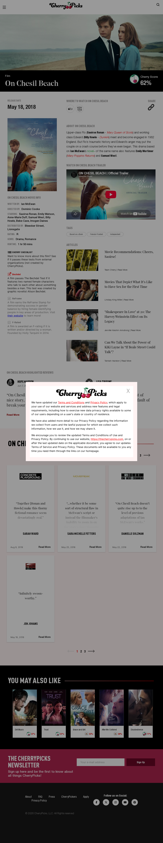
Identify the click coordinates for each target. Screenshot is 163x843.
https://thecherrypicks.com (107, 439)
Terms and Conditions (71, 402)
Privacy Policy (98, 402)
